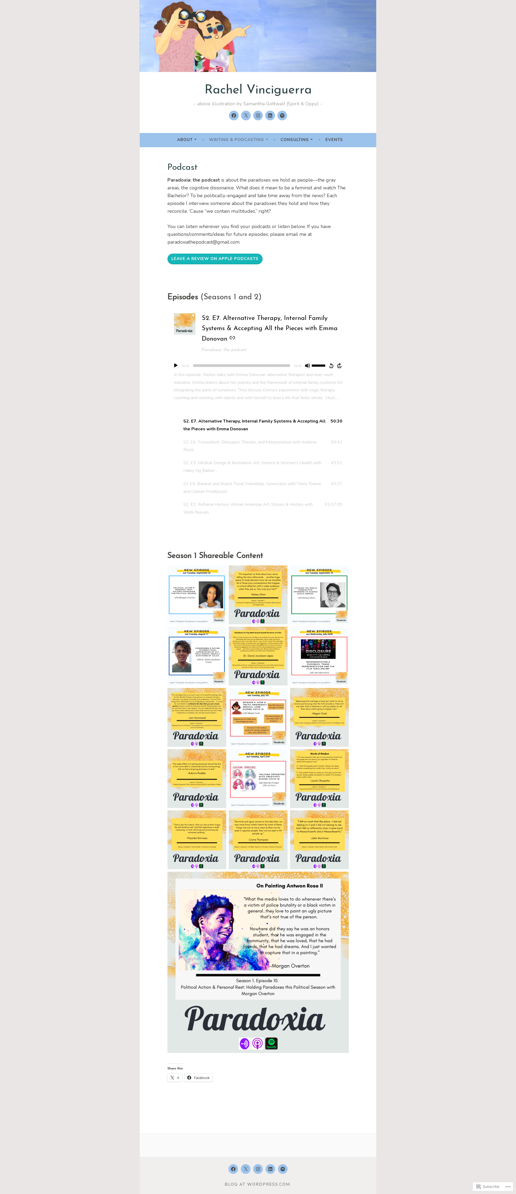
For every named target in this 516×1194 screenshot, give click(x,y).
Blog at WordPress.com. (258, 1184)
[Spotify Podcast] (282, 115)
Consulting (295, 139)
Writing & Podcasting (236, 139)
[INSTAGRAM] (258, 1169)
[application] (258, 365)
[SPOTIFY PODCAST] (282, 1169)
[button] (258, 425)
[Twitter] (246, 115)
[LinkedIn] (270, 115)
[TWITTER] (245, 1169)
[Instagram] (258, 115)
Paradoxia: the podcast (224, 350)
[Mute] (307, 365)
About (185, 139)
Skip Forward (339, 365)
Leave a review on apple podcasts (215, 258)
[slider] (319, 365)
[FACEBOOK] (233, 1169)
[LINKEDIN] (270, 1169)
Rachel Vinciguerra (258, 90)
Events (334, 139)
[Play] (175, 365)
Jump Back (331, 365)
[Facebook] (233, 115)
